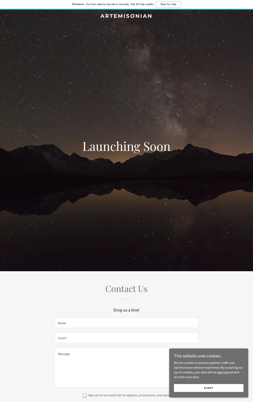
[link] (127, 17)
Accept (208, 387)
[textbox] (126, 323)
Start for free (168, 4)
